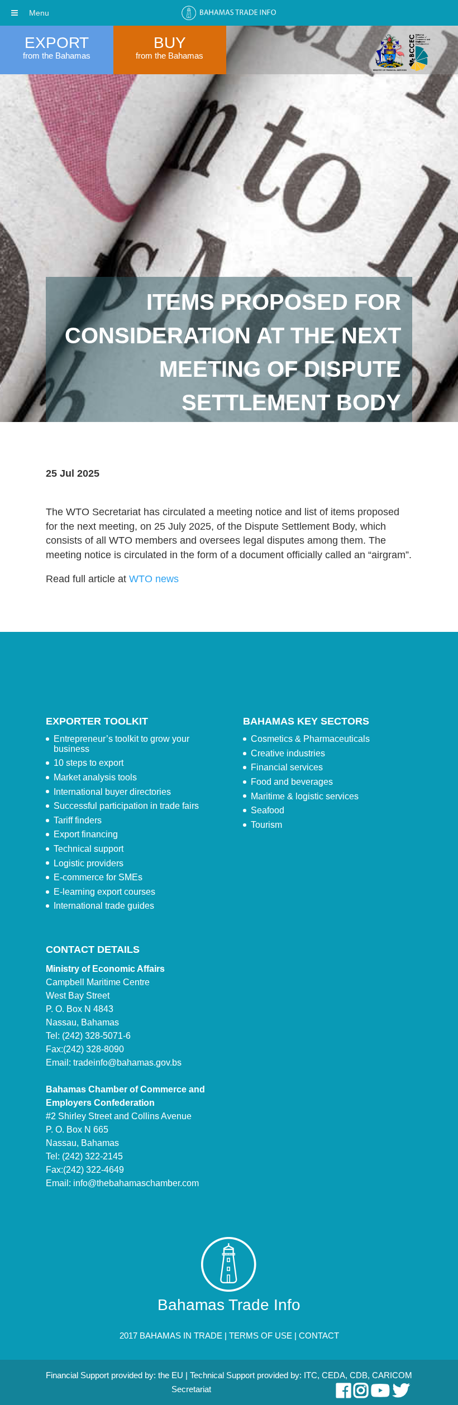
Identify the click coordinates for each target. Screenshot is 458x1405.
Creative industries (288, 753)
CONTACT (319, 1335)
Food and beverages (292, 782)
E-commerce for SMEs (98, 877)
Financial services (287, 767)
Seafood (267, 810)
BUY (170, 42)
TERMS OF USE (260, 1335)
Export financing (86, 834)
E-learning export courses (104, 891)
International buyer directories (112, 792)
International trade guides (104, 905)
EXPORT (57, 42)
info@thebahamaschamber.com (136, 1183)
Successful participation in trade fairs (126, 806)
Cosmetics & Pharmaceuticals (310, 739)
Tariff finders (78, 820)
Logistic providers (88, 863)
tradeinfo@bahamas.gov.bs (127, 1062)
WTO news (154, 578)
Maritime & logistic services (305, 796)
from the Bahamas (56, 55)
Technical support (88, 848)
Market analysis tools (95, 777)
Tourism (266, 824)
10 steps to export (88, 763)
